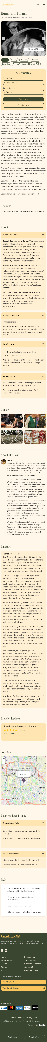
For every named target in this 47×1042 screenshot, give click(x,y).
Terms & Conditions (17, 1018)
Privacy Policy (31, 1018)
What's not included (12, 315)
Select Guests (9, 88)
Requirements (9, 376)
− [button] (4, 762)
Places (4, 964)
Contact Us (29, 967)
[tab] (23, 235)
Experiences (6, 960)
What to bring (9, 344)
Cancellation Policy (11, 823)
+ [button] (4, 758)
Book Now (23, 99)
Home (3, 957)
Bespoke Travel (31, 970)
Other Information (11, 854)
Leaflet (43, 804)
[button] (23, 53)
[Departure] (23, 781)
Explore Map (30, 957)
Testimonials (30, 960)
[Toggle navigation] (44, 4)
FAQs (3, 970)
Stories (4, 967)
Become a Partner (32, 964)
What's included (10, 235)
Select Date (8, 78)
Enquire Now (23, 105)
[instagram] (2, 950)
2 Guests (8, 92)
